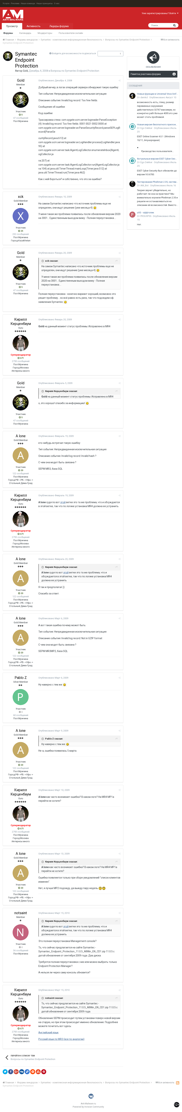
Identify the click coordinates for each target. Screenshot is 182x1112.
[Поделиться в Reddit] (32, 1071)
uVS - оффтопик (145, 212)
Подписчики (106, 53)
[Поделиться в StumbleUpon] (38, 1071)
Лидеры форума (59, 26)
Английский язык (48, 1032)
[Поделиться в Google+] (16, 1071)
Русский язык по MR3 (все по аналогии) (61, 1039)
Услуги (6, 3)
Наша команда (28, 3)
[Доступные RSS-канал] (177, 1083)
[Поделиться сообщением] (120, 80)
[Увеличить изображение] (95, 207)
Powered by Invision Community (88, 1107)
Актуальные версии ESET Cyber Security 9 (157, 158)
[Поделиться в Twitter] (5, 1071)
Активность (34, 26)
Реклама (15, 3)
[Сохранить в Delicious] (27, 1071)
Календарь (25, 33)
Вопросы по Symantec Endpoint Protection (75, 70)
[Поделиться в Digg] (21, 1071)
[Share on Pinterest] (43, 1071)
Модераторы (45, 33)
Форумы (8, 33)
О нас (57, 3)
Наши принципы (44, 3)
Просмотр (12, 26)
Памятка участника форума (146, 74)
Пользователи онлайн (71, 33)
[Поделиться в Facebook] (10, 1071)
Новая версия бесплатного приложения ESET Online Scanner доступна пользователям (157, 124)
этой (63, 502)
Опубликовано (55, 80)
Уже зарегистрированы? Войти (159, 13)
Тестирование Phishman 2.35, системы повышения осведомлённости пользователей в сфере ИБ (157, 182)
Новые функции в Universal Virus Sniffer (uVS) (157, 94)
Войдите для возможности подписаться (74, 53)
